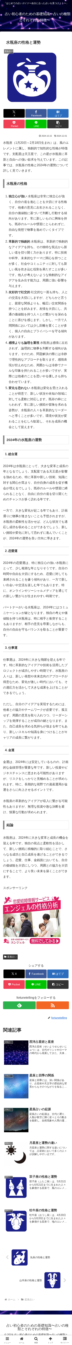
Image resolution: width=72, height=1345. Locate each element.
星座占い (12, 956)
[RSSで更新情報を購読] (52, 1005)
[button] (58, 124)
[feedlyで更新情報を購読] (19, 1005)
